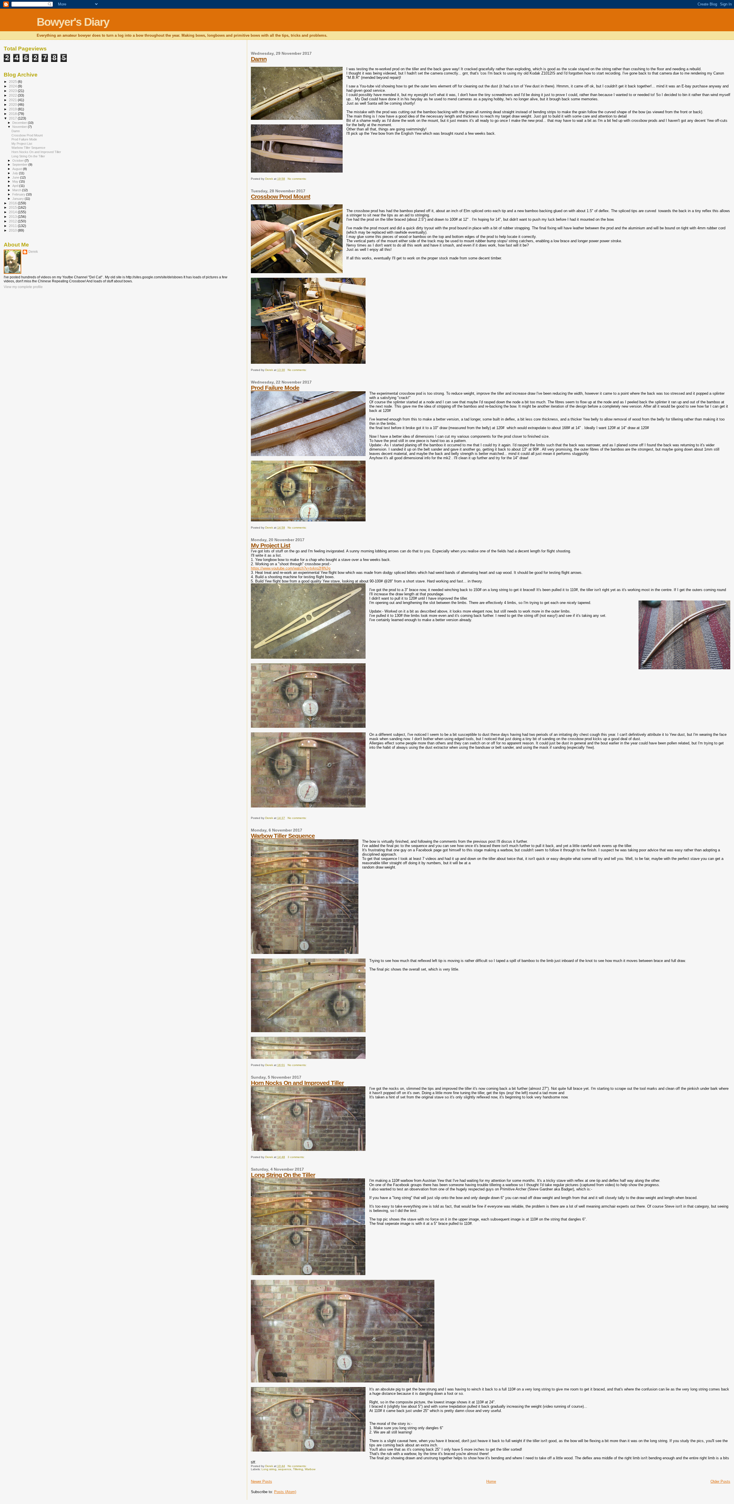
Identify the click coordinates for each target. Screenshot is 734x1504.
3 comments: (296, 1157)
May (15, 181)
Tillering (298, 1469)
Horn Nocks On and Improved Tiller (297, 1082)
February (19, 194)
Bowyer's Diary (73, 22)
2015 (13, 207)
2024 (13, 86)
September (20, 164)
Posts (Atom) (285, 1492)
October (18, 160)
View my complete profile (23, 287)
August (17, 169)
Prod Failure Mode (275, 387)
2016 (13, 203)
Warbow (310, 1469)
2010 (13, 230)
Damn (259, 59)
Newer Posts (261, 1481)
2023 (13, 91)
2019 (13, 109)
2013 (13, 216)
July (15, 173)
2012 (13, 221)
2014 (13, 212)
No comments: (297, 178)
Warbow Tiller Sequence (283, 835)
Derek (33, 252)
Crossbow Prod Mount (280, 196)
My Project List (270, 545)
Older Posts (720, 1481)
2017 (13, 118)
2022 (13, 95)
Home (491, 1481)
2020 (13, 104)
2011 (13, 226)
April (15, 185)
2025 (13, 81)
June (16, 177)
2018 (13, 114)
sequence (284, 1469)
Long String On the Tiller (283, 1174)
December (20, 122)
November (20, 126)
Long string (268, 1469)
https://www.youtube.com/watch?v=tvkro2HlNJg (290, 568)
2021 (13, 100)
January (18, 198)
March (17, 190)
